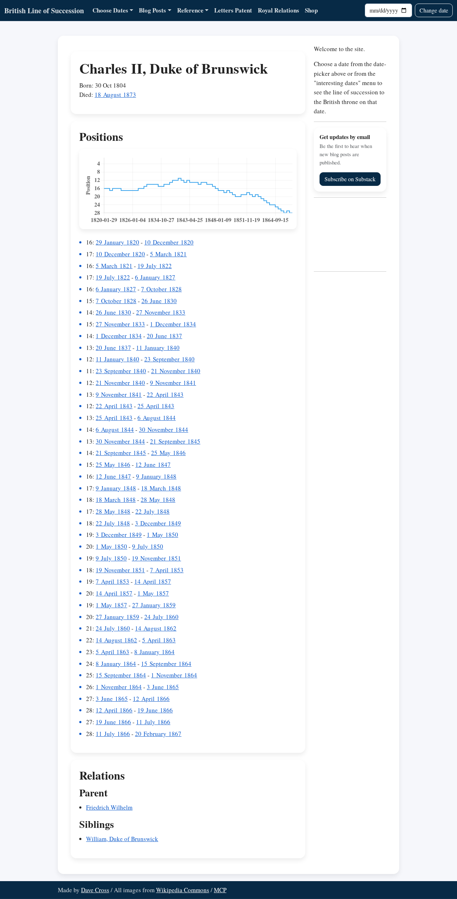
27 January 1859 (154, 605)
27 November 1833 (160, 312)
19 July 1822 (154, 266)
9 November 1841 (173, 383)
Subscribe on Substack (350, 179)
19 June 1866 (155, 710)
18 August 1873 (115, 94)
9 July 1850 (147, 546)
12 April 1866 (151, 699)
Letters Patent (233, 10)
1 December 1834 (173, 324)
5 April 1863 (159, 640)
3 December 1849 (158, 523)
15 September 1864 (166, 664)
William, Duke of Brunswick (122, 839)
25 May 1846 (168, 453)
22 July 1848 (152, 511)
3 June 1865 (163, 687)
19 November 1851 (156, 558)
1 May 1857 (153, 593)
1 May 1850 (162, 534)
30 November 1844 (163, 429)
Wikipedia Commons (182, 890)
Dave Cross (95, 890)
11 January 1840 (158, 348)
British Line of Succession (44, 10)
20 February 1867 (158, 734)
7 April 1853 (167, 570)
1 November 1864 (174, 675)
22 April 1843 (165, 394)
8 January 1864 (154, 652)
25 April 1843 (155, 406)
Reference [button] (190, 10)
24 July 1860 (161, 617)
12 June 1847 (153, 464)
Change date (434, 10)
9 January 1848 (156, 476)
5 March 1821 (168, 254)
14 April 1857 (152, 581)
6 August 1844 (156, 418)
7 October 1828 (161, 289)
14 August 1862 (155, 628)
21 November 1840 (175, 371)
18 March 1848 (161, 488)
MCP (220, 890)
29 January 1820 (117, 242)
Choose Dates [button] (110, 10)
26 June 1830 (159, 301)
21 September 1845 (175, 441)
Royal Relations (278, 10)
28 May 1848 (158, 499)
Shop (311, 10)
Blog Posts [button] (152, 10)
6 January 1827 (155, 277)
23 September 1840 (169, 359)
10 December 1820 (169, 242)
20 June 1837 (164, 336)
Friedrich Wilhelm (109, 807)
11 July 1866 (153, 722)
